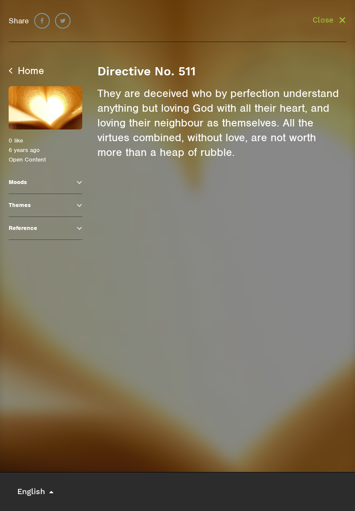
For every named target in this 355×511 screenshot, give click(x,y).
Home (29, 70)
